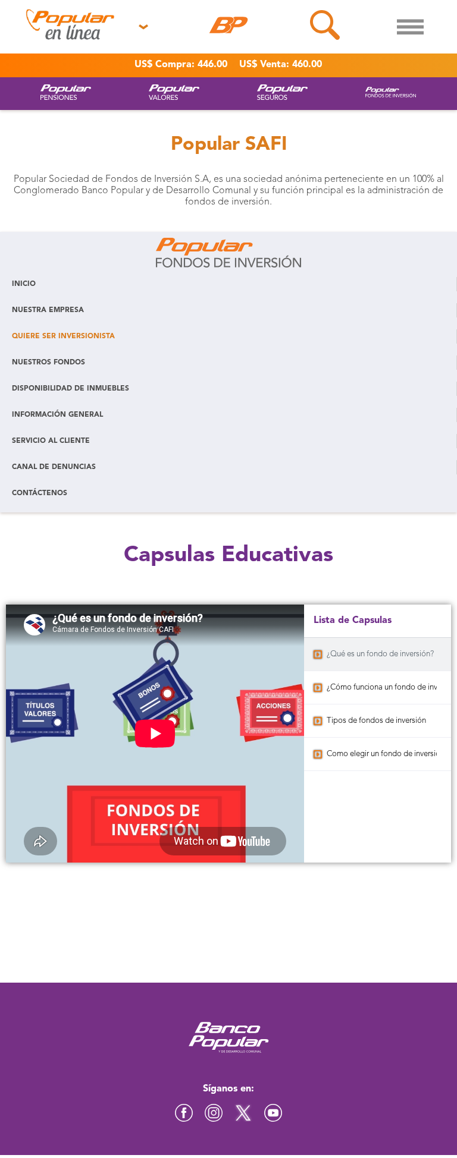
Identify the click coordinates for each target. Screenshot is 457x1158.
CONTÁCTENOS (39, 493)
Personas (37, 53)
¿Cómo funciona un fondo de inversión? (382, 687)
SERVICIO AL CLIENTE (51, 441)
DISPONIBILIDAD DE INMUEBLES (70, 388)
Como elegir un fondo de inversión (382, 754)
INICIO (24, 284)
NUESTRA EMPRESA (48, 310)
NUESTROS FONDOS (48, 362)
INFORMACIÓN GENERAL (57, 414)
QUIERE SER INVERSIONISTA (63, 336)
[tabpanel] (155, 734)
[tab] (377, 654)
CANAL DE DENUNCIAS (54, 467)
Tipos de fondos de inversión (376, 721)
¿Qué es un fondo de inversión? (380, 654)
